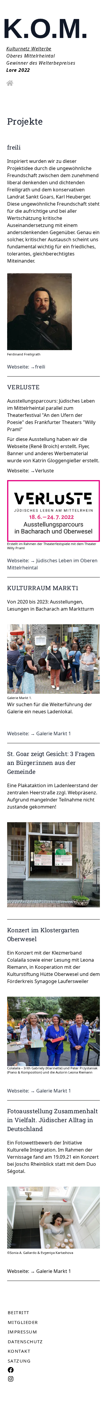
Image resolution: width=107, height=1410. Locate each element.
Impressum (22, 1332)
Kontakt (19, 1351)
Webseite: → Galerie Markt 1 (39, 733)
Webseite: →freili (26, 366)
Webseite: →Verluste (30, 470)
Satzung (19, 1361)
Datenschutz (25, 1341)
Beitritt (18, 1312)
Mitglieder (23, 1322)
